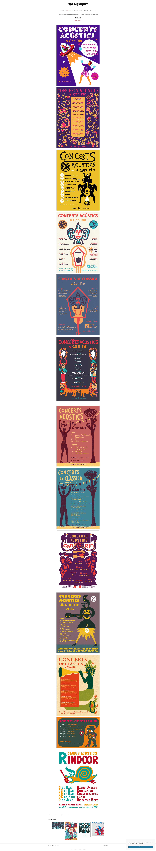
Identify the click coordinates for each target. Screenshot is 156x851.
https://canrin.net (78, 20)
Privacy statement (139, 843)
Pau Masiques (73, 849)
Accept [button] (140, 846)
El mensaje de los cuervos (54, 845)
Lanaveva (105, 845)
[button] (50, 815)
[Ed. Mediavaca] (85, 829)
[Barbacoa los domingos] (71, 830)
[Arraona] (98, 828)
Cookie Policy (131, 843)
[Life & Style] (58, 825)
